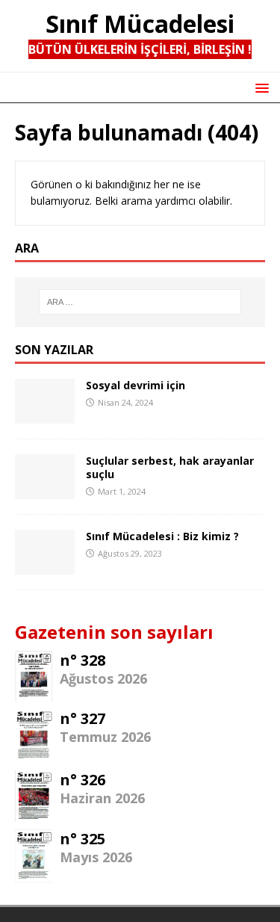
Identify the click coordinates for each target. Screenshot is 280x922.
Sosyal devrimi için (135, 385)
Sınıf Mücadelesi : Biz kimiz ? (162, 536)
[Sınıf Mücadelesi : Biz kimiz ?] (45, 565)
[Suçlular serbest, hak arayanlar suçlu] (45, 490)
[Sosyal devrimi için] (45, 414)
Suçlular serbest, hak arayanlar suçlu (170, 467)
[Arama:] (140, 302)
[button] (259, 87)
